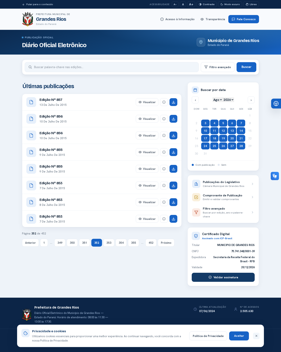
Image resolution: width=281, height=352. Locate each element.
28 (241, 146)
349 (59, 243)
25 (214, 146)
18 (214, 138)
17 (205, 138)
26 (223, 146)
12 (223, 131)
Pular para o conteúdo (39, 4)
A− (175, 4)
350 (72, 243)
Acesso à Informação (180, 19)
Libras (253, 4)
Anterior (30, 243)
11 (214, 131)
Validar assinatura (226, 277)
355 (133, 243)
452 (151, 243)
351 (84, 243)
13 (232, 131)
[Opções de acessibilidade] (276, 103)
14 (241, 131)
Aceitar (239, 336)
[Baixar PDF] (173, 102)
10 (205, 131)
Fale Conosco (246, 19)
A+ (191, 4)
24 (205, 146)
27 (232, 146)
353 (108, 243)
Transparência (215, 19)
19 (223, 138)
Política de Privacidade (208, 336)
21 (241, 138)
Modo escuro (232, 4)
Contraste (209, 4)
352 (96, 243)
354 (121, 243)
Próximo (166, 243)
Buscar (246, 67)
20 (232, 138)
